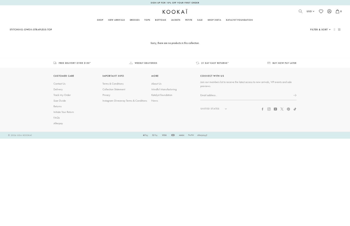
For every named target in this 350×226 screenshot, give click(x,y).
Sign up (294, 95)
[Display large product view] (335, 29)
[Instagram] (269, 108)
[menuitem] (116, 20)
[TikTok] (295, 108)
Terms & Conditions (113, 83)
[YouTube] (275, 108)
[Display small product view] (339, 29)
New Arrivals (116, 19)
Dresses (135, 19)
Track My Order (62, 95)
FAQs (56, 117)
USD (309, 11)
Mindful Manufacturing (164, 89)
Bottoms (160, 19)
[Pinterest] (288, 108)
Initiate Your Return (63, 112)
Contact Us (59, 83)
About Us (156, 83)
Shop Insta (214, 19)
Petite (188, 19)
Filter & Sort (319, 29)
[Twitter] (282, 108)
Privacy (106, 95)
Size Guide (59, 100)
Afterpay (58, 123)
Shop (100, 19)
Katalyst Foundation (239, 19)
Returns (57, 106)
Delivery (58, 89)
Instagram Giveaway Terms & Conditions (124, 100)
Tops (147, 19)
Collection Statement (113, 89)
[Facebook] (262, 108)
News (154, 100)
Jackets (176, 19)
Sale (200, 19)
